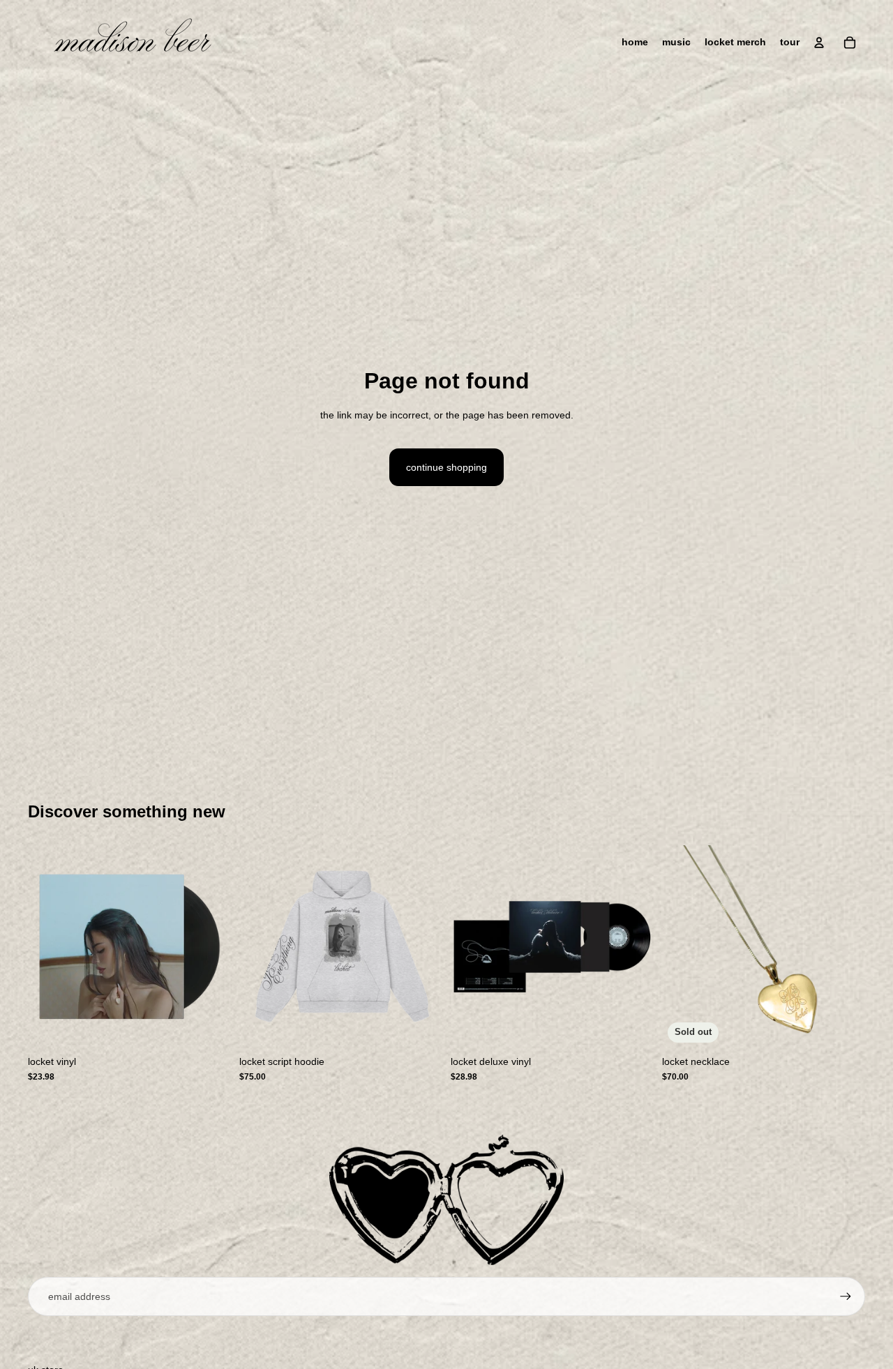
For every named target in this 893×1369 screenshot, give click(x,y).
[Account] (819, 42)
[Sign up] (845, 1296)
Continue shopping (446, 467)
